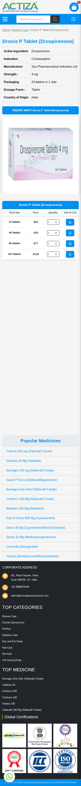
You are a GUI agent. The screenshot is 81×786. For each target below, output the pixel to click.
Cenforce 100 (9, 697)
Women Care (20, 30)
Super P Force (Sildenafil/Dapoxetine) (31, 480)
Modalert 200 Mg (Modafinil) (25, 508)
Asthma (6, 628)
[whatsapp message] (9, 776)
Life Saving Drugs (12, 660)
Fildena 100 (8, 703)
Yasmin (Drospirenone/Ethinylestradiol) (32, 556)
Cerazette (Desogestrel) (22, 546)
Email (10, 369)
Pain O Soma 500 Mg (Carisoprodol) (30, 518)
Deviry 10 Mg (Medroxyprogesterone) (31, 537)
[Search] (55, 19)
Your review (14, 332)
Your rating (12, 326)
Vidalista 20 (8, 684)
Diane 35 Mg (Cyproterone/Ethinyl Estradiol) (35, 527)
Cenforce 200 (9, 691)
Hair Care (7, 647)
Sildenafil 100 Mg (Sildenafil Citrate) (21, 709)
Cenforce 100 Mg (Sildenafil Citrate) (30, 499)
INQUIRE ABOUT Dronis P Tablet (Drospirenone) (40, 110)
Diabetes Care (10, 635)
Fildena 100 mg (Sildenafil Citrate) (29, 451)
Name (10, 355)
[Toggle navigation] (73, 19)
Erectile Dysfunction (13, 622)
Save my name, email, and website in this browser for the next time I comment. (40, 389)
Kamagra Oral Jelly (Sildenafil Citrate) (31, 489)
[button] (5, 19)
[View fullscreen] (72, 187)
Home (6, 30)
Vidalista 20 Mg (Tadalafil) (23, 460)
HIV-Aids (7, 653)
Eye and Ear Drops (12, 641)
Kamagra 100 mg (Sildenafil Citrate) (30, 470)
